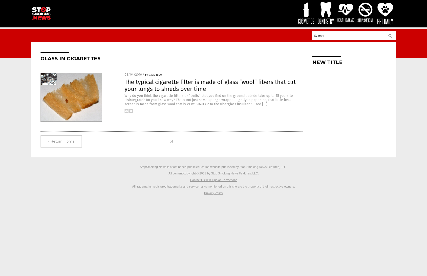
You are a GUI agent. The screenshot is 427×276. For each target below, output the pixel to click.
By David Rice (153, 74)
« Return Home (61, 141)
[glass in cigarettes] (41, 20)
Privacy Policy (213, 193)
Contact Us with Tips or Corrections (213, 180)
